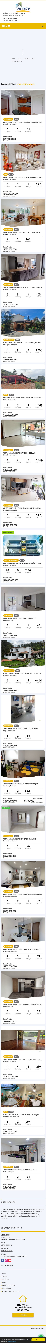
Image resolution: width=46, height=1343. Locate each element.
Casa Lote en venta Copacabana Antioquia (21, 1115)
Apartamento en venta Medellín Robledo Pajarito (23, 122)
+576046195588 (11, 19)
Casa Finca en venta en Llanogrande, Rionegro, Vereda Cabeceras (23, 343)
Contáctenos (6, 1288)
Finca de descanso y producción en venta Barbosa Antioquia (23, 398)
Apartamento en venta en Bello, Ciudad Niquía (23, 1004)
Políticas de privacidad (10, 1291)
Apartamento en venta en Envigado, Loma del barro (23, 949)
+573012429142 (11, 20)
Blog (4, 1282)
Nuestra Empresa (8, 1285)
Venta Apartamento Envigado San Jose (19, 839)
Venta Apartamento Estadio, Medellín (19, 453)
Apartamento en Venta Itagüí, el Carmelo (20, 729)
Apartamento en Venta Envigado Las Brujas (22, 508)
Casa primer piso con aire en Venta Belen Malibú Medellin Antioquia (23, 177)
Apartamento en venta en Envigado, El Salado (23, 894)
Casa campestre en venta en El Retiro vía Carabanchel (23, 673)
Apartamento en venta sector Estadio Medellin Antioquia (23, 232)
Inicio (4, 1273)
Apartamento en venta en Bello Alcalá (20, 1170)
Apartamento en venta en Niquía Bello (19, 618)
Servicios (5, 1279)
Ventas (4, 1276)
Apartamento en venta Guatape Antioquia (21, 784)
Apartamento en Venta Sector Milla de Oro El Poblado (23, 1059)
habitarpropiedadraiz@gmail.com (13, 15)
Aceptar (38, 1340)
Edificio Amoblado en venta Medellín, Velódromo (23, 563)
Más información (12, 1341)
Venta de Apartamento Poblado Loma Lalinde (22, 287)
